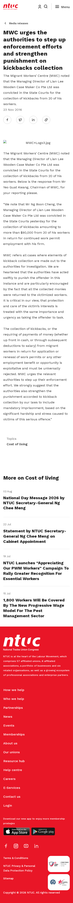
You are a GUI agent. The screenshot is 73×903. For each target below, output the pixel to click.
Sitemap (8, 878)
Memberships (14, 734)
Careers (9, 779)
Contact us (11, 797)
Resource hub (14, 761)
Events (8, 725)
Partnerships (13, 708)
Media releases (18, 23)
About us (10, 743)
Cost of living (17, 444)
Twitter (22, 119)
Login (7, 805)
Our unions (11, 752)
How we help (13, 690)
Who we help (13, 699)
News (7, 716)
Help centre (12, 770)
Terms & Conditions (15, 858)
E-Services (11, 788)
